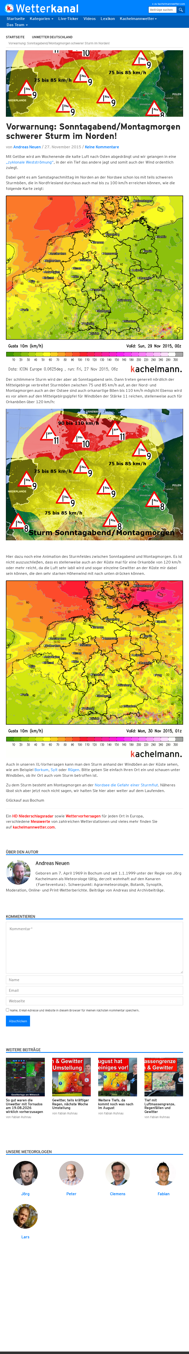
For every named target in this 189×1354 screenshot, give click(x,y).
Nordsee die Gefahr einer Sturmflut (126, 785)
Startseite (16, 18)
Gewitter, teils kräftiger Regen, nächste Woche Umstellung (70, 1104)
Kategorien (40, 18)
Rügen (73, 769)
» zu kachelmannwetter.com (168, 3)
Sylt (54, 769)
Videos (89, 18)
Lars (25, 1237)
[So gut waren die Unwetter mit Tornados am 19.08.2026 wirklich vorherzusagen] (25, 1076)
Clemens (117, 1193)
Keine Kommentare (102, 147)
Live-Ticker (68, 18)
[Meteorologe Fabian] (163, 1173)
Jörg (25, 1193)
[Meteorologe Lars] (25, 1216)
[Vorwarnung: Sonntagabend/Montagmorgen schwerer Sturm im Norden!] (94, 83)
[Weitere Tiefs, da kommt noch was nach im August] (117, 1076)
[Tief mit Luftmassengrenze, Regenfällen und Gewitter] (163, 1076)
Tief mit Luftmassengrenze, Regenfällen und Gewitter (159, 1105)
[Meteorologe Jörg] (25, 1173)
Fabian (164, 1193)
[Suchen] (181, 9)
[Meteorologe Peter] (71, 1173)
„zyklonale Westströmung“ (30, 162)
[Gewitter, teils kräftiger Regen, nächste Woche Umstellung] (71, 1076)
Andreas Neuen (27, 147)
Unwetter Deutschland (52, 37)
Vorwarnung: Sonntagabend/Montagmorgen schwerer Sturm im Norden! (93, 131)
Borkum (41, 769)
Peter (71, 1193)
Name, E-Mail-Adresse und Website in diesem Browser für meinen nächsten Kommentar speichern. (75, 1010)
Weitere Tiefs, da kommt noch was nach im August (115, 1104)
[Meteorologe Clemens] (117, 1173)
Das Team (16, 24)
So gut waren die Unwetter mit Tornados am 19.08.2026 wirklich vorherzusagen (24, 1105)
